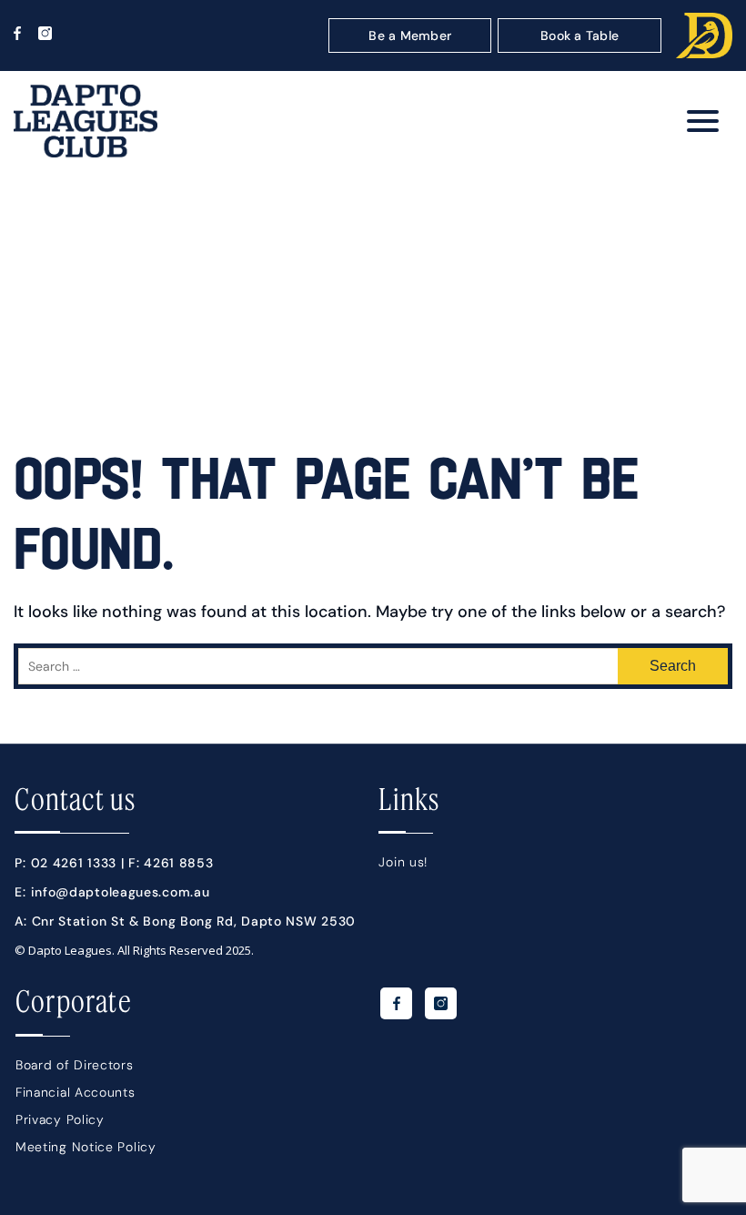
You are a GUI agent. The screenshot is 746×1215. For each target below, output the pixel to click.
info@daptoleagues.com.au (120, 892)
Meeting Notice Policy (85, 1147)
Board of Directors (74, 1065)
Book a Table (579, 35)
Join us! (403, 862)
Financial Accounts (75, 1092)
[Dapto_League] (85, 153)
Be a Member (409, 35)
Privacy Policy (60, 1119)
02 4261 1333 (73, 863)
